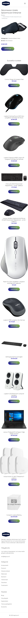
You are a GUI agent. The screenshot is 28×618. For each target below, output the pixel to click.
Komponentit (4, 565)
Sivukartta (4, 607)
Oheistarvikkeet (12, 38)
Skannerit (3, 577)
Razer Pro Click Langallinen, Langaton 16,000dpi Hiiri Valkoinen (14, 282)
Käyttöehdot (4, 601)
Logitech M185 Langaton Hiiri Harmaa (14, 320)
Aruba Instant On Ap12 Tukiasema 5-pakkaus (14, 477)
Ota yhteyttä (4, 598)
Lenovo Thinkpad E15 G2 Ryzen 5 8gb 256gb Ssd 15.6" (14, 432)
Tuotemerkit (4, 585)
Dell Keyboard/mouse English (14, 357)
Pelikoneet (4, 574)
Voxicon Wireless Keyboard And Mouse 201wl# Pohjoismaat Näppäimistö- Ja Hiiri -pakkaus (14, 220)
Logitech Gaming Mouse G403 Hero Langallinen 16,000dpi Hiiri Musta (14, 117)
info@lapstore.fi (5, 556)
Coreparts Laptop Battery (14, 515)
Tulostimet (4, 582)
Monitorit (3, 568)
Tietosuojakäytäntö (6, 604)
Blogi (2, 595)
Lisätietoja (7, 48)
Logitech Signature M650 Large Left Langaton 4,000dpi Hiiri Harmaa (14, 158)
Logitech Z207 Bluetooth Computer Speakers (14, 394)
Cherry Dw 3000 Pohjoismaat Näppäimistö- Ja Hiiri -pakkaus (14, 184)
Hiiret (18, 38)
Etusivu (3, 15)
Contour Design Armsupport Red (14, 79)
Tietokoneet (4, 579)
